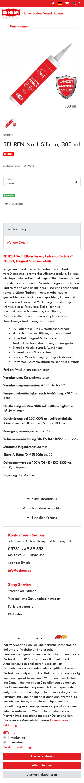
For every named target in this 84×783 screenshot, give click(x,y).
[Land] (60, 3)
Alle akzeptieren (42, 756)
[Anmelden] (54, 3)
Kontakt (59, 13)
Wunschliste (16, 203)
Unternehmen (19, 26)
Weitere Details (18, 242)
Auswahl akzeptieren (42, 774)
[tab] (42, 229)
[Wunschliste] (81, 3)
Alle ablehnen (42, 765)
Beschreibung (16, 229)
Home (26, 13)
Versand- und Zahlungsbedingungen (34, 598)
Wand (47, 13)
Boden (37, 13)
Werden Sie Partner (22, 590)
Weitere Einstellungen (18, 747)
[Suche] (74, 3)
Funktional (18, 742)
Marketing (18, 737)
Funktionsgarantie (20, 606)
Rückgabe (15, 614)
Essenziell (17, 733)
